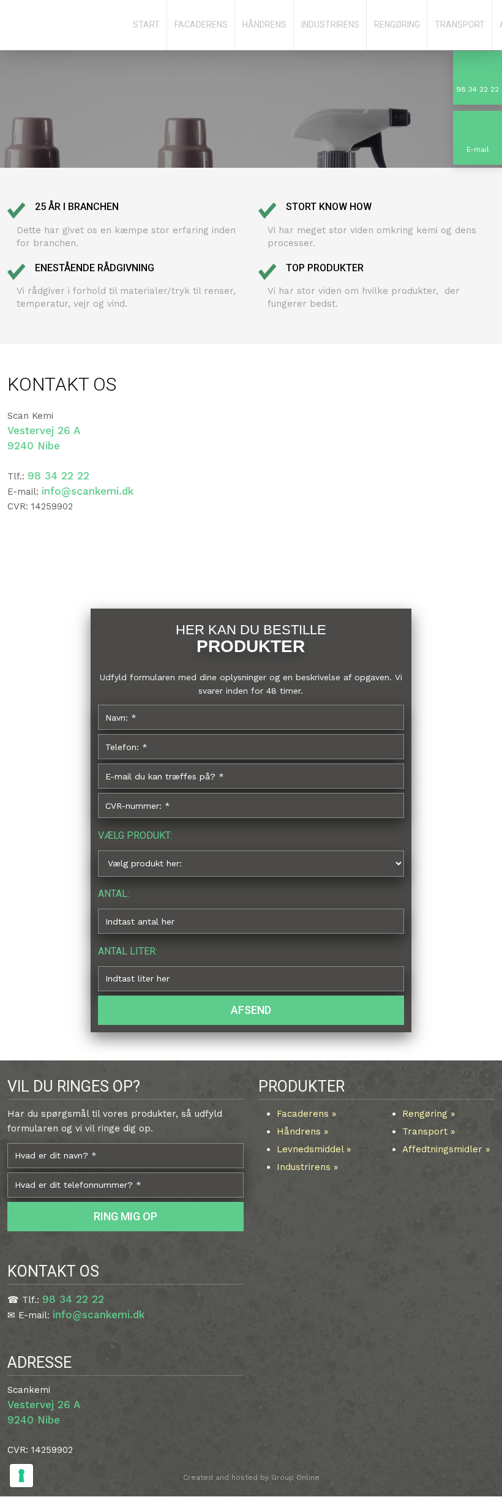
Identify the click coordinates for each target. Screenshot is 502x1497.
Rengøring (397, 24)
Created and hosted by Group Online (251, 1477)
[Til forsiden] (63, 26)
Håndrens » (302, 1131)
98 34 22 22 (58, 476)
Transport (460, 24)
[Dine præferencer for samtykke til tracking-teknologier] (21, 1475)
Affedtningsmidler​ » (446, 1149)
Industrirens (330, 24)
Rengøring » (428, 1113)
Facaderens (201, 24)
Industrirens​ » (307, 1166)
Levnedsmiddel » (314, 1149)
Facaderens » (306, 1113)
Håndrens (264, 24)
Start (146, 24)
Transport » (428, 1131)
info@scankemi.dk (87, 491)
